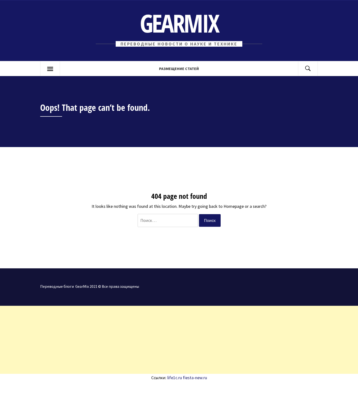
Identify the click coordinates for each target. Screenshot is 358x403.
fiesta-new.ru (195, 377)
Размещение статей (179, 68)
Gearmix (179, 23)
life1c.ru (174, 377)
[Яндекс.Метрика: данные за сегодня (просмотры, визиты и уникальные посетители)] (40, 392)
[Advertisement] (146, 340)
